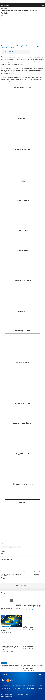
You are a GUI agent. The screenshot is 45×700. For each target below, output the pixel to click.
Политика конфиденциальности (22, 694)
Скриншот (19, 547)
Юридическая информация (7, 696)
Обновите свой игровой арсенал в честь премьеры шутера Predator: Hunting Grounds (33, 606)
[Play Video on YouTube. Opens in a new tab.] (18, 605)
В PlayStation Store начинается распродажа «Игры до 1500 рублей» (33, 626)
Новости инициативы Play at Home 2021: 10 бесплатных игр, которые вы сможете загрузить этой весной (32, 667)
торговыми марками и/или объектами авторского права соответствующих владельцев (20, 688)
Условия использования (6, 694)
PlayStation (7, 5)
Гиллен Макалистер (9, 51)
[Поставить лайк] (10, 612)
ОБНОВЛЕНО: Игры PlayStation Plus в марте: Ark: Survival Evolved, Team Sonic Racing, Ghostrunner (10, 648)
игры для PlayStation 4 (12, 547)
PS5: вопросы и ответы (28, 646)
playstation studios (4, 547)
